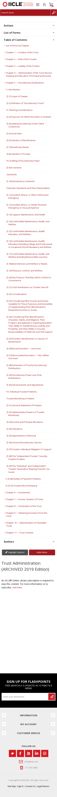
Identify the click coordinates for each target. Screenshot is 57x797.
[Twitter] (12, 753)
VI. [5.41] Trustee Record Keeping (21, 485)
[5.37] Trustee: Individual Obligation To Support (29, 449)
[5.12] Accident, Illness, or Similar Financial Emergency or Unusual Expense (26, 206)
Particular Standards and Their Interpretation (28, 188)
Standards (12, 174)
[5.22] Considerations (17, 294)
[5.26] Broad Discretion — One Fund (24, 348)
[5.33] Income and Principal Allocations (25, 422)
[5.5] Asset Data (14, 133)
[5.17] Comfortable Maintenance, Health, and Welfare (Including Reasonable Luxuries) (28, 255)
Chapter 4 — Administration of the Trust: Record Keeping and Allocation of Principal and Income (29, 74)
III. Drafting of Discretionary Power (23, 160)
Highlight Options (16, 552)
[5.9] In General (14, 167)
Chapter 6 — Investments (18, 492)
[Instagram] (44, 753)
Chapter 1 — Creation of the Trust (22, 52)
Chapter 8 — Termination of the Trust (23, 506)
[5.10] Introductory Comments (21, 181)
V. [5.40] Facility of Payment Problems (23, 478)
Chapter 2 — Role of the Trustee (21, 59)
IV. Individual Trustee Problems (22, 391)
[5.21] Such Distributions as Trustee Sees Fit (27, 287)
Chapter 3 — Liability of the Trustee (23, 66)
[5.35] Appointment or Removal (21, 435)
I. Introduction (13, 89)
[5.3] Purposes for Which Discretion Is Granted (29, 116)
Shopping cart (51, 4)
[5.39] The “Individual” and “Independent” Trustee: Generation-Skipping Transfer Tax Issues (28, 469)
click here (17, 587)
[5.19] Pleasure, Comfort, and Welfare (25, 270)
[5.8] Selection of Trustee (18, 154)
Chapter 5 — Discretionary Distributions (25, 82)
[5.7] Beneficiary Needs (18, 147)
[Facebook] (20, 753)
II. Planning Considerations (20, 110)
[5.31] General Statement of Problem (24, 405)
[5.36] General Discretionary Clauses (24, 442)
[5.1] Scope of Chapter (17, 96)
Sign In (20, 786)
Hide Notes (42, 552)
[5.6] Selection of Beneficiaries (21, 140)
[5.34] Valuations (14, 428)
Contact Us (30, 786)
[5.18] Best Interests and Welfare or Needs (27, 263)
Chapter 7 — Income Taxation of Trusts (24, 499)
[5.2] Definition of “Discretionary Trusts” (25, 103)
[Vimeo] (36, 753)
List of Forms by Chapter (17, 45)
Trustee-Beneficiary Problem (20, 398)
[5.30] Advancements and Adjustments (25, 384)
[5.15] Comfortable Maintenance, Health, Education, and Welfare (26, 233)
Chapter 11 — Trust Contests (19, 532)
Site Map (11, 786)
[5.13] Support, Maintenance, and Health (26, 214)
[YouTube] (28, 753)
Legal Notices (43, 786)
